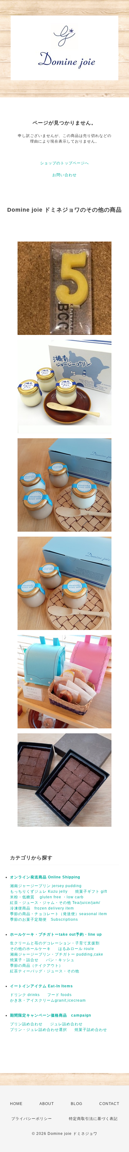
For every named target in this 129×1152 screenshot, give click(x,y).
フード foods (59, 995)
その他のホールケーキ (30, 949)
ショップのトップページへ (64, 163)
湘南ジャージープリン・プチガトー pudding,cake (56, 954)
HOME (16, 1104)
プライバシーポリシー (31, 1119)
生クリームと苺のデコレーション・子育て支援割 (55, 943)
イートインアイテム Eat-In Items (41, 986)
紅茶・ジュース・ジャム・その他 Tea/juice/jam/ (55, 902)
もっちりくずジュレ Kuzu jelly (39, 891)
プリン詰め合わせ (26, 1024)
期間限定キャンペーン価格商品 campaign (50, 1015)
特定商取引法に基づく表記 (93, 1119)
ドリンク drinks (25, 995)
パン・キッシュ (60, 960)
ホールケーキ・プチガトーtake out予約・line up (56, 934)
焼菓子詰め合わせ (91, 1029)
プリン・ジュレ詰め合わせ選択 (38, 1029)
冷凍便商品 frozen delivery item (42, 908)
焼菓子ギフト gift (91, 891)
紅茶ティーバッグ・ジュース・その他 (44, 971)
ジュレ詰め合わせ (66, 1024)
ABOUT (46, 1104)
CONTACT (109, 1104)
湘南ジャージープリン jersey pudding (46, 886)
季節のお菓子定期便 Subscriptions (44, 919)
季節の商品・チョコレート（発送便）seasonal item (58, 914)
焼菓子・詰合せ (24, 960)
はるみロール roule (76, 949)
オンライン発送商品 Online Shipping (45, 877)
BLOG (76, 1104)
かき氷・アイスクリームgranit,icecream (48, 1000)
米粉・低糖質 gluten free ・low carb (47, 897)
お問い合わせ (64, 175)
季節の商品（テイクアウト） (36, 965)
